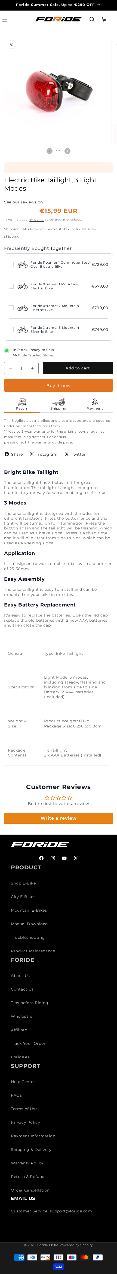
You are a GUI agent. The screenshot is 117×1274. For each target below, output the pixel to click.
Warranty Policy (27, 1163)
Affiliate (19, 1029)
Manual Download (29, 923)
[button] (92, 19)
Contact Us (22, 989)
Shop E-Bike (23, 883)
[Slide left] (50, 151)
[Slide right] (67, 151)
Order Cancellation (30, 1190)
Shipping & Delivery (31, 1149)
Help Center (23, 1081)
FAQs (16, 1095)
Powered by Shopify (76, 1245)
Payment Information (33, 1135)
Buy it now (59, 385)
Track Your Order (28, 1043)
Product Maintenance (33, 951)
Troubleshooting (28, 937)
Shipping (36, 219)
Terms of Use (24, 1108)
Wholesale (21, 1016)
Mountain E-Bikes (29, 910)
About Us (20, 975)
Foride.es (20, 1057)
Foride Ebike (47, 1245)
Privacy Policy (25, 1122)
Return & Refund (28, 1176)
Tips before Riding (29, 1002)
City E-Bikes (23, 896)
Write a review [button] (58, 818)
